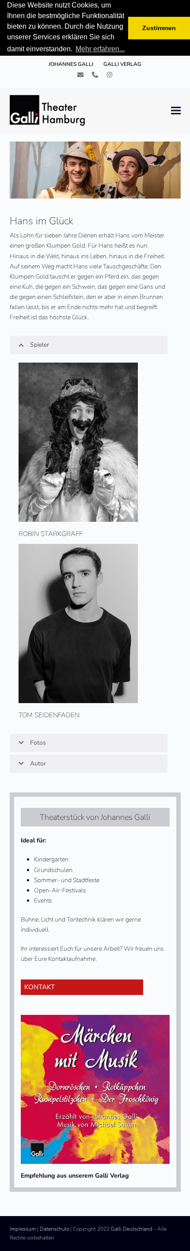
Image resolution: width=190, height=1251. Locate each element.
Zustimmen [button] (159, 27)
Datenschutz (54, 1228)
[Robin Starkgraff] (78, 442)
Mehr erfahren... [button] (100, 49)
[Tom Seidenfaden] (78, 623)
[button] (176, 110)
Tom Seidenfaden (49, 715)
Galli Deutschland (131, 1228)
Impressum (23, 1228)
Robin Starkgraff (51, 533)
